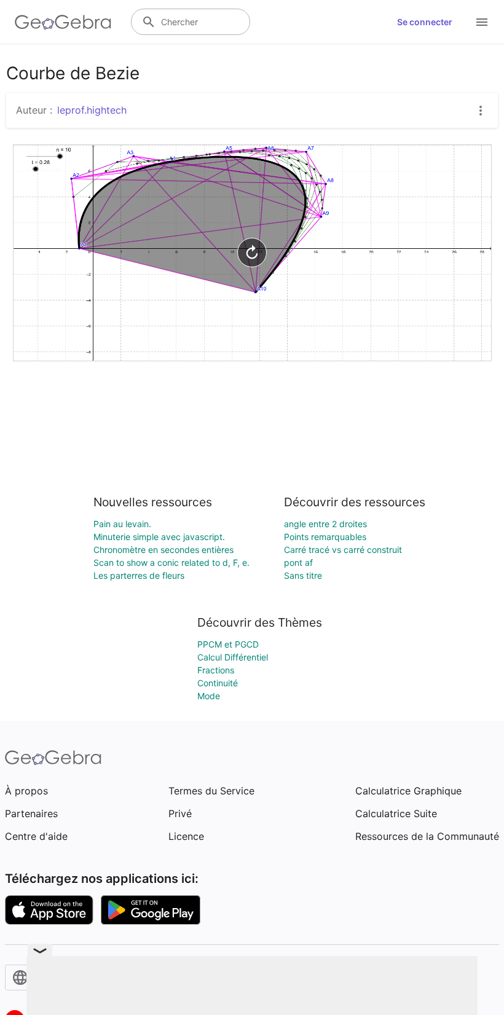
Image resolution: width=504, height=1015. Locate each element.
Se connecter (424, 22)
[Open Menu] (481, 22)
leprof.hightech (92, 110)
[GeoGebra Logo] (63, 22)
